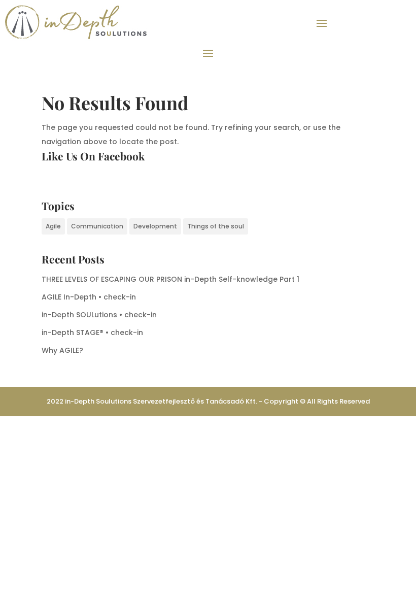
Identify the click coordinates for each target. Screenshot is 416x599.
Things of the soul (215, 226)
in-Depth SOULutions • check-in (99, 315)
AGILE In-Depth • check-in (89, 297)
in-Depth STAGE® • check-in (92, 332)
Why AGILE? (62, 350)
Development (155, 226)
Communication (97, 226)
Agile (53, 226)
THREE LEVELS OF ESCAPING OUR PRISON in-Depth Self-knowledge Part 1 (170, 279)
